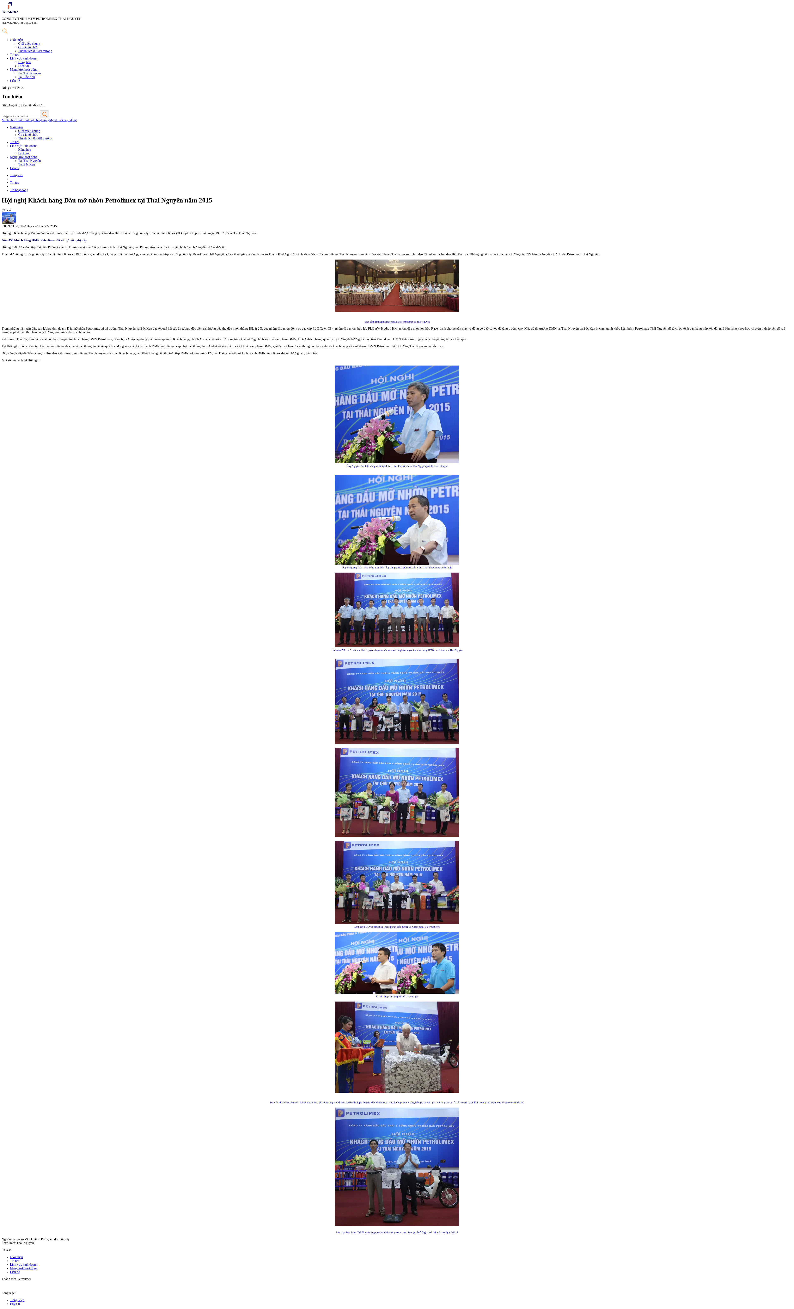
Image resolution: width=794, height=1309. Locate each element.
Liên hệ (15, 80)
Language (8, 1293)
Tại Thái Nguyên (29, 73)
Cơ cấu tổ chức (28, 47)
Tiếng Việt (17, 1300)
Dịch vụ (23, 66)
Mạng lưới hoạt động (23, 69)
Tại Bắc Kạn (26, 77)
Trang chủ (16, 175)
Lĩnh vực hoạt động (36, 120)
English (15, 1303)
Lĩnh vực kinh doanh (23, 58)
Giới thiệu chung (29, 43)
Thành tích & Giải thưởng (35, 51)
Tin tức (14, 54)
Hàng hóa (24, 62)
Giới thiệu (16, 40)
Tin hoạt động (19, 190)
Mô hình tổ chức (12, 120)
